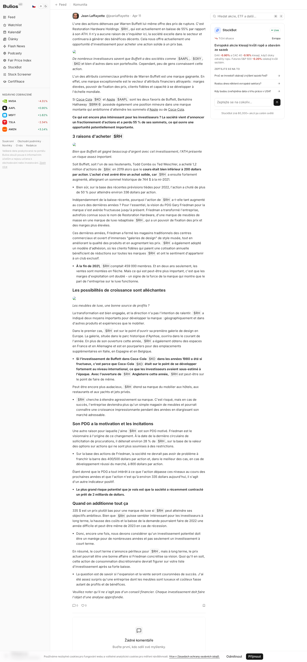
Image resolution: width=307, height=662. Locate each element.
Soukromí (8, 141)
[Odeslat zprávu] (277, 102)
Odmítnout (234, 656)
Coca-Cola (84, 99)
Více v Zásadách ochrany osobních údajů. (194, 656)
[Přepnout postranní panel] (50, 331)
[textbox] (243, 102)
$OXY (197, 59)
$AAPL (183, 59)
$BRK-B (95, 104)
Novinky (7, 145)
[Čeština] (34, 6)
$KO (77, 64)
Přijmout (254, 656)
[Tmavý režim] (43, 6)
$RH (124, 29)
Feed (62, 4)
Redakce (31, 145)
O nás (19, 145)
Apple (111, 99)
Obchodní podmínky (29, 141)
